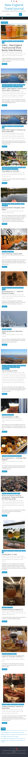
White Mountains (15, 713)
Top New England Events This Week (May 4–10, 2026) (12, 732)
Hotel (5, 176)
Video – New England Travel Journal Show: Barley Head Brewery (12, 48)
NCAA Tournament (12, 377)
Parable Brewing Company (10, 614)
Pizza (13, 559)
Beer (9, 557)
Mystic (17, 54)
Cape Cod (13, 374)
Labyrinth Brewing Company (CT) (13, 656)
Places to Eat (16, 86)
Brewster (9, 374)
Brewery (9, 420)
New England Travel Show (15, 138)
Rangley (12, 212)
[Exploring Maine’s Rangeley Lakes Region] (14, 188)
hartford (12, 505)
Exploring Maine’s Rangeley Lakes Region (13, 208)
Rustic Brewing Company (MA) (12, 254)
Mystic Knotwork (14, 95)
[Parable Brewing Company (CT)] (14, 577)
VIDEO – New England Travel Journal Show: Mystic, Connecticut (14, 89)
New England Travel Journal (14, 6)
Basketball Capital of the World (18, 502)
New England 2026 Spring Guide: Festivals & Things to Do (13, 738)
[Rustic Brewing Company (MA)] (14, 229)
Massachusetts (10, 251)
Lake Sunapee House (13, 375)
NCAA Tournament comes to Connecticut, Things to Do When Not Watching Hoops (13, 497)
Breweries (4, 41)
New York (20, 167)
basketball (10, 502)
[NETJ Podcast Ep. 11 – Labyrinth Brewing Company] (14, 272)
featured (9, 505)
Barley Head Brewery (12, 54)
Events (15, 493)
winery (3, 507)
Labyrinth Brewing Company (18, 296)
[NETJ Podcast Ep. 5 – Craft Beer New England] (14, 437)
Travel (21, 86)
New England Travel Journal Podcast (14, 456)
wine (23, 505)
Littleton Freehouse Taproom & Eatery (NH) (12, 707)
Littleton (22, 557)
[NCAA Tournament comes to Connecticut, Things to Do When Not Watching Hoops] (14, 476)
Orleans (12, 380)
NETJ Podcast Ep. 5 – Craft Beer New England (14, 459)
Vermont (9, 329)
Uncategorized (15, 169)
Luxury (7, 176)
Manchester (21, 612)
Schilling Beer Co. (17, 559)
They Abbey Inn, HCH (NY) (10, 171)
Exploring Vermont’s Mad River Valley (12, 332)
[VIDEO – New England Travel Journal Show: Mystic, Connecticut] (14, 69)
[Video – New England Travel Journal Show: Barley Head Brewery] (14, 25)
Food (15, 84)
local (20, 711)
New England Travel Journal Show (17, 55)
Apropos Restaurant (19, 174)
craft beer (17, 612)
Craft (3, 505)
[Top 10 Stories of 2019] (14, 350)
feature (5, 505)
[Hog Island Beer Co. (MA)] (14, 399)
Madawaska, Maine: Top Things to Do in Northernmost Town (14, 734)
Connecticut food (21, 503)
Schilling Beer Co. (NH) (9, 554)
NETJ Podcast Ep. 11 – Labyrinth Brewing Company (12, 292)
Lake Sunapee (6, 375)
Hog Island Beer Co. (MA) (10, 417)
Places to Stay (7, 169)
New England (19, 84)
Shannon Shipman (17, 380)
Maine (12, 203)
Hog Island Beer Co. (19, 420)
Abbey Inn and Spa (11, 174)
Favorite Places (10, 167)
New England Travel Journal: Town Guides (9, 736)
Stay (9, 176)
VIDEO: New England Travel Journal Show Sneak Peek (13, 130)
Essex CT (17, 374)
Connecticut (10, 41)
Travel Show (22, 138)
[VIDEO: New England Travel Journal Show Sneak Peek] (14, 110)
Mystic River (21, 54)
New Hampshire (13, 367)
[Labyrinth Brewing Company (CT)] (14, 626)
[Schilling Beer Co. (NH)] (14, 521)
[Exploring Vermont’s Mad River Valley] (14, 312)
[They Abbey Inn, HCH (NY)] (14, 152)
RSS (4, 728)
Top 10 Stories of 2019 (9, 371)
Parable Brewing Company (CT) (12, 609)
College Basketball (8, 503)
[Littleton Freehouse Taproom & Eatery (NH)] (14, 674)
